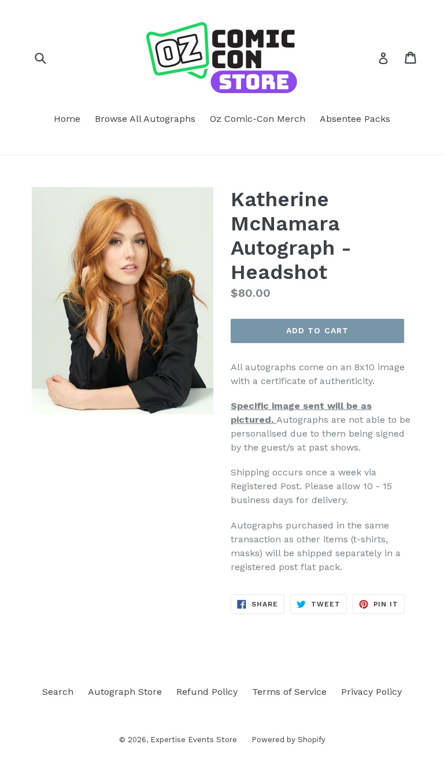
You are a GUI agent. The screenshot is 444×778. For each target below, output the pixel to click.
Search (57, 691)
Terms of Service (289, 691)
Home (67, 118)
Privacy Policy (371, 691)
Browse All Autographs (145, 118)
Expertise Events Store (193, 739)
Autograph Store (125, 691)
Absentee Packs (355, 118)
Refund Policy (207, 691)
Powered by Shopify (288, 739)
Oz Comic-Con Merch (257, 118)
